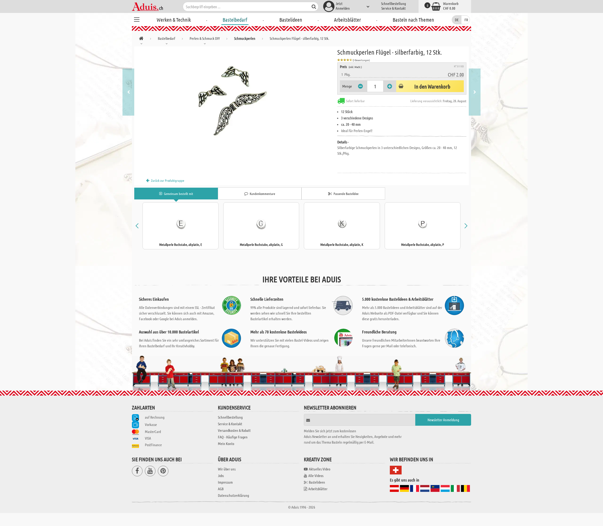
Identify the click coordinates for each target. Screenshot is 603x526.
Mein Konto (226, 443)
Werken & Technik (174, 19)
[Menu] (136, 19)
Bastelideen (290, 19)
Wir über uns (227, 469)
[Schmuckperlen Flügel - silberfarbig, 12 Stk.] (236, 99)
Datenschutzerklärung (233, 495)
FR (466, 19)
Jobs (221, 475)
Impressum (225, 482)
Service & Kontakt (393, 8)
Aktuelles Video (319, 469)
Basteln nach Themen (413, 19)
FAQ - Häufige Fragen (233, 437)
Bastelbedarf (235, 19)
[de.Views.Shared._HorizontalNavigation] (141, 39)
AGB (221, 488)
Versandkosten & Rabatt (234, 430)
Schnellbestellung (393, 3)
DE (457, 19)
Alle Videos (315, 475)
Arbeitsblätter (347, 19)
